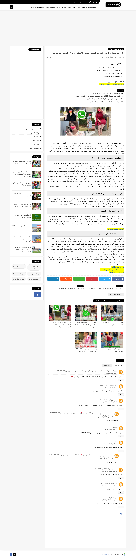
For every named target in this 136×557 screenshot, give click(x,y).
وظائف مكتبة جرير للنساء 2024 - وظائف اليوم (107, 93)
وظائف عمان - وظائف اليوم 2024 (21, 226)
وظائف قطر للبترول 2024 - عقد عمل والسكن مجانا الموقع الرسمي (22, 239)
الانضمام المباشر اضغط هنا (115, 229)
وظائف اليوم (105, 554)
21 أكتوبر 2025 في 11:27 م (109, 471)
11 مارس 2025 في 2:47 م (110, 429)
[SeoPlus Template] (125, 554)
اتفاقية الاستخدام (87, 2)
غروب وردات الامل (117, 267)
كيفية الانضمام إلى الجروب (112, 73)
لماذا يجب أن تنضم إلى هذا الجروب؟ (109, 67)
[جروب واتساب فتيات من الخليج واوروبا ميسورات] (112, 340)
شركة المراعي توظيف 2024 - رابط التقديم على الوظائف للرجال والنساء (22, 249)
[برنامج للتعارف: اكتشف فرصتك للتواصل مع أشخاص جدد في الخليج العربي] (86, 313)
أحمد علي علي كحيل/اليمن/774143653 (106, 469)
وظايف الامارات (61, 7)
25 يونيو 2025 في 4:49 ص (105, 417)
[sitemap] (14, 554)
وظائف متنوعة (50, 7)
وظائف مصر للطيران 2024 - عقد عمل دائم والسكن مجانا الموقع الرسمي (99, 96)
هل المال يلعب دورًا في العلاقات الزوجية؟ (108, 70)
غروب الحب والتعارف (116, 272)
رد (120, 380)
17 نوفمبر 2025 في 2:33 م (109, 500)
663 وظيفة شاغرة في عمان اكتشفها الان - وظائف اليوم (104, 99)
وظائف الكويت (71, 7)
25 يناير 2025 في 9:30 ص (110, 402)
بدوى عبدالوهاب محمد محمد (109, 483)
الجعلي (115, 427)
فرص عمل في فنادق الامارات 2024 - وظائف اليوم (106, 102)
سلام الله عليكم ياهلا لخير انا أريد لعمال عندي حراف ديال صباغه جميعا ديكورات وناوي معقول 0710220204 (87, 371)
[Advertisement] (68, 29)
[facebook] (11, 1)
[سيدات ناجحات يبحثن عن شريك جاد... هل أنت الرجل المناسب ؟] (112, 313)
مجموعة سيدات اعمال (37, 7)
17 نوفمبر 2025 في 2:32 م (109, 485)
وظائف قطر (81, 7)
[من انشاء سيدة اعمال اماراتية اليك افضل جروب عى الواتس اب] (86, 340)
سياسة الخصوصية (77, 2)
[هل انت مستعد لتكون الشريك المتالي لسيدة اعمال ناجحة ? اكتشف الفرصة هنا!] (60, 313)
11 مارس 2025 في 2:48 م (110, 444)
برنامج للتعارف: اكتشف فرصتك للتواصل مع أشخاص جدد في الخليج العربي (86, 324)
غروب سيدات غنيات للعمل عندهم (112, 269)
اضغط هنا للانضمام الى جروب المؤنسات (111, 84)
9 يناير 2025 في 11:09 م (110, 373)
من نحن (95, 2)
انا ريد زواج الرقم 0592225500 (108, 385)
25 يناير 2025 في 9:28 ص (110, 387)
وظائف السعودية (91, 7)
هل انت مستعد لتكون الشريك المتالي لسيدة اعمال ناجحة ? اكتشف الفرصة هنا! (62, 324)
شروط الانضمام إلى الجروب (111, 76)
